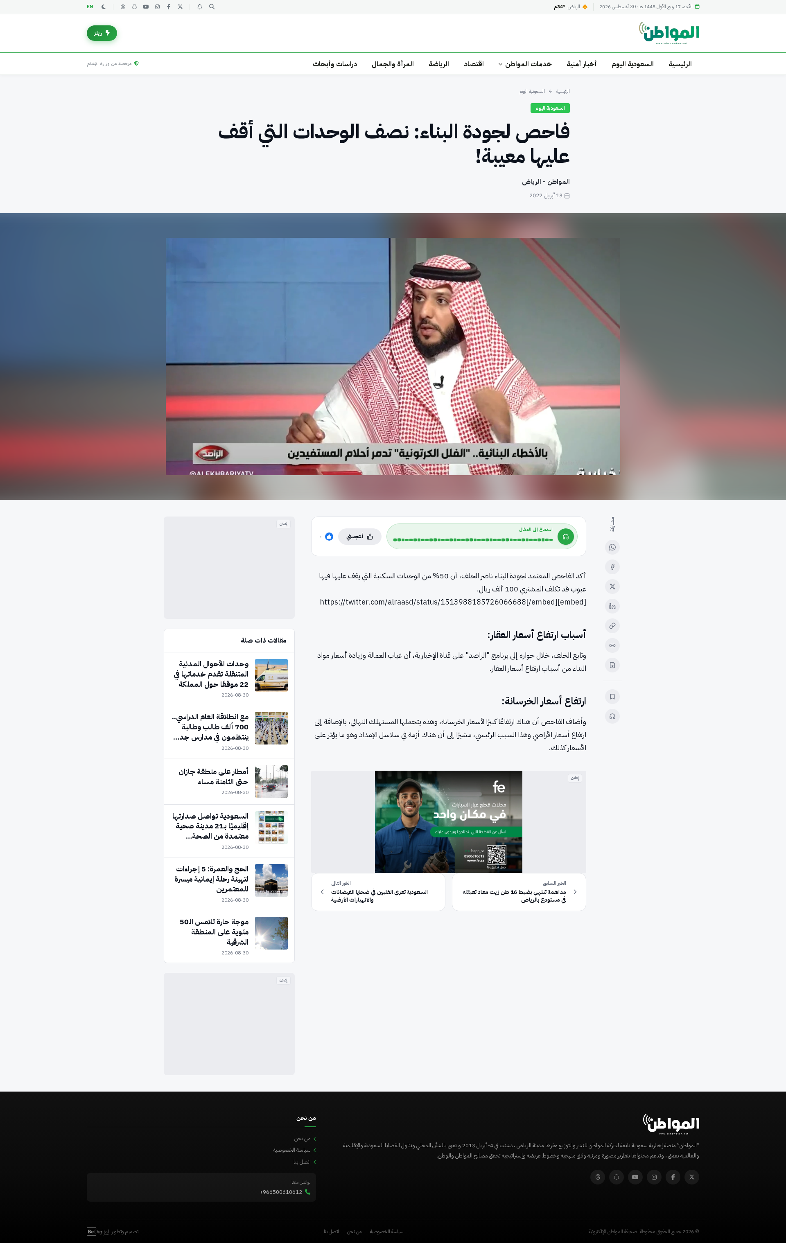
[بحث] (211, 7)
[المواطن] (669, 33)
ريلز (98, 33)
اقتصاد (474, 64)
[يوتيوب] (145, 7)
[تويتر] (180, 7)
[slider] (473, 540)
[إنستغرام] (157, 7)
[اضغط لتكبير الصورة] (393, 356)
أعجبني (355, 536)
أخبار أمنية (582, 64)
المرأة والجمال (393, 64)
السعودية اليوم (633, 64)
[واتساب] (612, 547)
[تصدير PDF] (612, 665)
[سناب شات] (134, 7)
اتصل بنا (302, 1162)
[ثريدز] (122, 7)
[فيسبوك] (168, 7)
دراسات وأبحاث (335, 64)
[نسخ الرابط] (612, 625)
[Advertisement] (229, 568)
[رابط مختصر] (612, 645)
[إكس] (612, 586)
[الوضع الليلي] (103, 7)
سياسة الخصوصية (292, 1150)
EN (90, 6)
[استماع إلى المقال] (612, 716)
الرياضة (439, 64)
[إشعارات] (199, 7)
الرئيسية (680, 64)
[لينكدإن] (612, 606)
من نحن (302, 1138)
